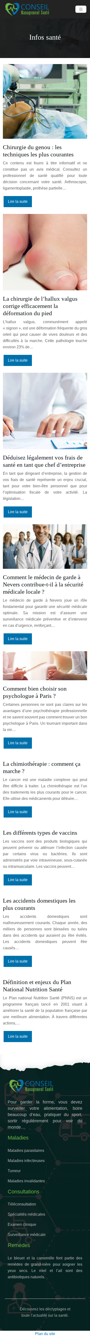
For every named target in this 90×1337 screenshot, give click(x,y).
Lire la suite (18, 201)
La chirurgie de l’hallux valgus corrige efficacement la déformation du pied (40, 305)
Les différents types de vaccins (40, 832)
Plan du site (45, 1334)
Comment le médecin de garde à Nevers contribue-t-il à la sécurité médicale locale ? (43, 584)
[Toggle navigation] (80, 9)
